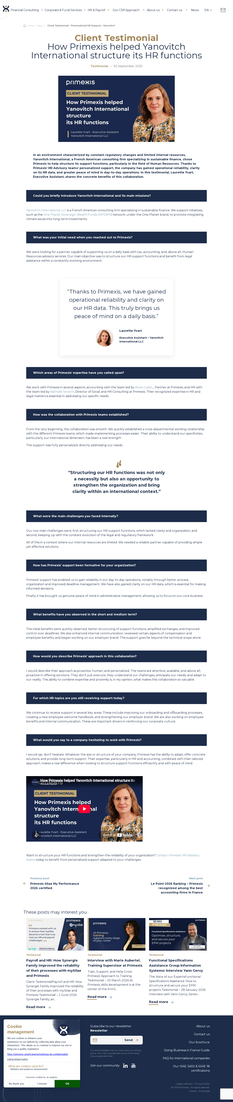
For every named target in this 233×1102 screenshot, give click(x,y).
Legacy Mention (184, 1083)
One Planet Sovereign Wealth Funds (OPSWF (77, 214)
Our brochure (199, 1042)
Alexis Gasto (143, 387)
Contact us (174, 10)
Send (129, 1040)
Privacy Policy (202, 1083)
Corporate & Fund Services (63, 10)
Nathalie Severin (62, 391)
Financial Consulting (25, 10)
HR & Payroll (96, 10)
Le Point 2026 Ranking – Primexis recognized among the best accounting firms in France (177, 888)
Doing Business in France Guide (187, 1050)
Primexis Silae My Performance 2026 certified (54, 886)
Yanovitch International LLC (46, 210)
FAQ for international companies (186, 1058)
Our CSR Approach (126, 10)
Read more (35, 1007)
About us (153, 10)
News (195, 10)
